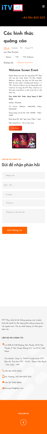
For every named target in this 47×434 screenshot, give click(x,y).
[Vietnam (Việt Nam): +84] (5, 185)
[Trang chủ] (12, 10)
